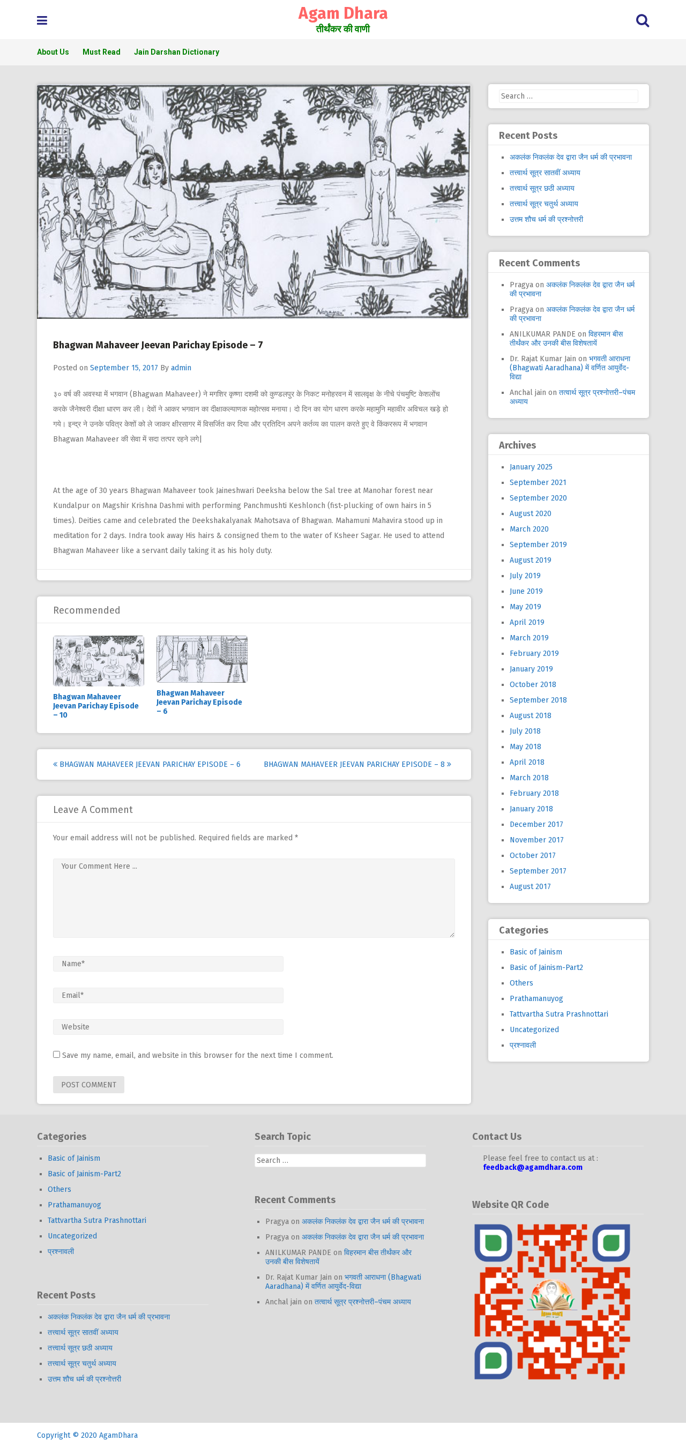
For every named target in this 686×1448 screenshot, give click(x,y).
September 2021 (538, 482)
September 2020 (538, 498)
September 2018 (538, 700)
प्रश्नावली (523, 1045)
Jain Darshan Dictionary (176, 52)
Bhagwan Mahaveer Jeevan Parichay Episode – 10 (96, 706)
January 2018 (531, 808)
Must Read (102, 52)
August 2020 (530, 513)
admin (181, 367)
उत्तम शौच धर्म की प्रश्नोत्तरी (546, 219)
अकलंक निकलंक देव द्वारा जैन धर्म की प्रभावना (571, 157)
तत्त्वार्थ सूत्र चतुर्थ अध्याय (544, 203)
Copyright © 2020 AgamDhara (87, 1435)
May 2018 (525, 746)
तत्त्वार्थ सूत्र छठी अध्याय (542, 188)
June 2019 (526, 591)
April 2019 (527, 622)
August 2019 (530, 560)
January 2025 (531, 467)
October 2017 (533, 855)
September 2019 (538, 544)
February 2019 (534, 653)
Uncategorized (534, 1029)
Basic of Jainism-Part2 (546, 967)
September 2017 (538, 871)
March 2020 (529, 529)
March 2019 (529, 638)
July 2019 (525, 575)
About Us (53, 52)
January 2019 (531, 669)
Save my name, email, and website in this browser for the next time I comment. (197, 1055)
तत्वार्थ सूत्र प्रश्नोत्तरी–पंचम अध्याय (363, 1302)
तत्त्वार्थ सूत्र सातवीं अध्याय (545, 172)
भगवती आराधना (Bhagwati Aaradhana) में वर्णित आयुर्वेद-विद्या (570, 368)
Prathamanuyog (536, 998)
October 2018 (533, 684)
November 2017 (537, 840)
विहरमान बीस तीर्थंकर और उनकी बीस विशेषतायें (566, 339)
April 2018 (527, 762)
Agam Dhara (343, 13)
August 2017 (530, 886)
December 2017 (536, 824)
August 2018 (530, 715)
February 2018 (534, 793)
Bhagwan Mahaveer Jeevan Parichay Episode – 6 (199, 702)
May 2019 (525, 606)
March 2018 (529, 777)
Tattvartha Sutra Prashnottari (559, 1014)
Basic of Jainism (536, 952)
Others (521, 983)
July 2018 (525, 731)
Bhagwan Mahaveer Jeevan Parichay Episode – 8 (355, 764)
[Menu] (42, 20)
